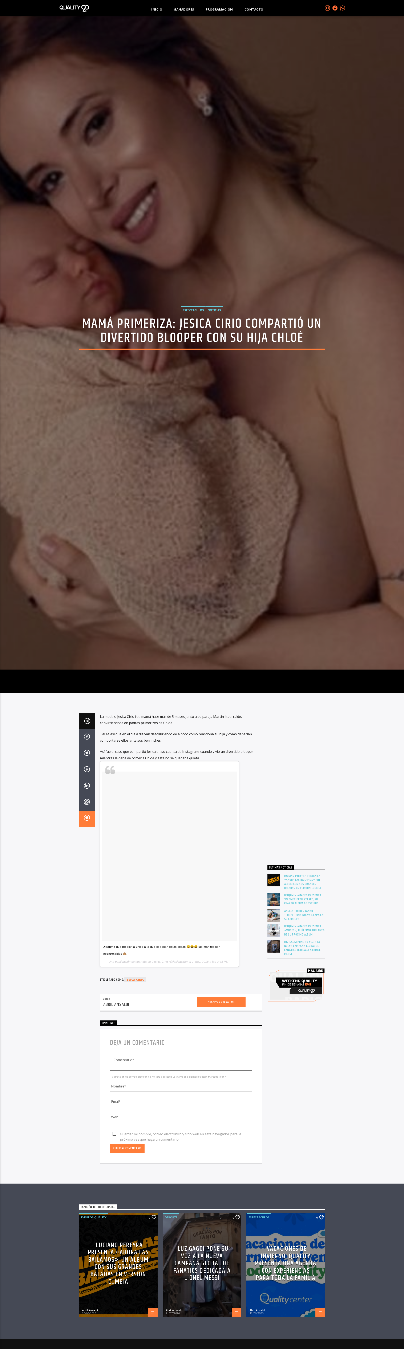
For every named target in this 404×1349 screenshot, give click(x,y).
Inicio (156, 9)
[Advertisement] (296, 850)
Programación (219, 9)
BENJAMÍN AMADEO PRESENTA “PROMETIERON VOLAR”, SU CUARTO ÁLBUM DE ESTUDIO (303, 963)
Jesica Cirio (160, 1025)
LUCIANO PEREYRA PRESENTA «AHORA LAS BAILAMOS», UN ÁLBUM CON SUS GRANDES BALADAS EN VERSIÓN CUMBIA (302, 946)
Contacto (254, 9)
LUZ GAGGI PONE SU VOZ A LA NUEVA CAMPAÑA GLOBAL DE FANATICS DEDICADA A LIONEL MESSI (302, 1012)
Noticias (214, 339)
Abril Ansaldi (116, 1068)
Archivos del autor (221, 1065)
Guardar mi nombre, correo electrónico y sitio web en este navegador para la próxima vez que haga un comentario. (180, 1198)
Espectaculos (193, 339)
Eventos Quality (93, 1281)
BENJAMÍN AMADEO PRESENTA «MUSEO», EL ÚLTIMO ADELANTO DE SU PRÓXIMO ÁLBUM (304, 994)
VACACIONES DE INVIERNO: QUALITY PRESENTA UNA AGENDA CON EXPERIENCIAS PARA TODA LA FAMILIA (285, 1327)
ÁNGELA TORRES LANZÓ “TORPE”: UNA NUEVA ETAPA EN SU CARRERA (304, 979)
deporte (171, 1281)
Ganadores (184, 9)
